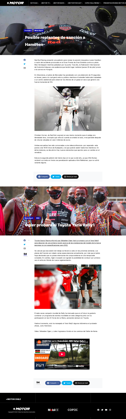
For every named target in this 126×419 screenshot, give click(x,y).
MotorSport (39, 30)
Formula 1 (28, 30)
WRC (38, 218)
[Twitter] (102, 410)
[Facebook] (98, 410)
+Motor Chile (13, 399)
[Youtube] (106, 410)
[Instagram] (110, 410)
